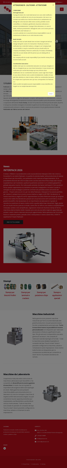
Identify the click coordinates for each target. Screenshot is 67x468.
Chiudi (50, 93)
